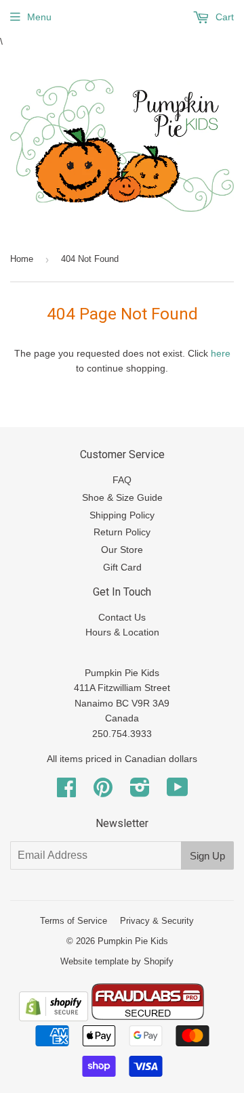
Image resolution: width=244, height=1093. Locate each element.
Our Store (122, 549)
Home (21, 259)
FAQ (122, 479)
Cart (223, 17)
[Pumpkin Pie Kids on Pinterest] (103, 791)
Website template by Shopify (117, 961)
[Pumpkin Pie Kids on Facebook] (66, 791)
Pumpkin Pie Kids (133, 941)
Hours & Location (122, 632)
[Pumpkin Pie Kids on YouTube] (177, 791)
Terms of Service (73, 921)
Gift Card (122, 567)
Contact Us (122, 617)
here (220, 353)
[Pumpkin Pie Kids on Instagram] (139, 791)
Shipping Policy (122, 515)
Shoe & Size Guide (122, 497)
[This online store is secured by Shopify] (53, 1017)
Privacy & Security (157, 921)
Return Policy (122, 532)
